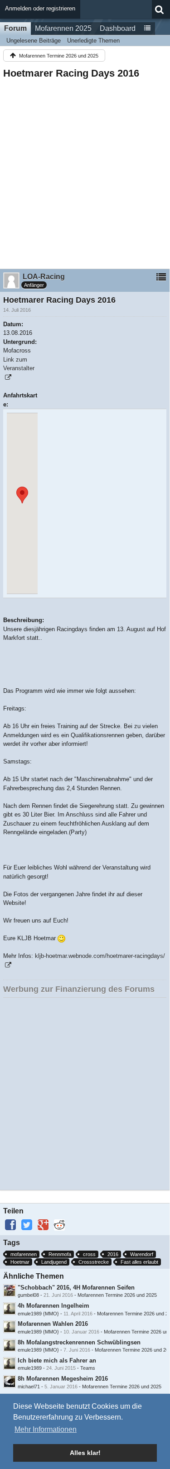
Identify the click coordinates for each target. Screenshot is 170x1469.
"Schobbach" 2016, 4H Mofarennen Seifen (76, 1287)
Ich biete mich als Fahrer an (57, 1360)
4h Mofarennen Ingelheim (53, 1305)
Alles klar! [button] (85, 1452)
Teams (87, 1368)
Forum (15, 28)
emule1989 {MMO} (38, 1313)
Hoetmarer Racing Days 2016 (71, 73)
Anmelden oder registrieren (40, 8)
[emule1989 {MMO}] (9, 1308)
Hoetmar (19, 1262)
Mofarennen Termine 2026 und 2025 (117, 1295)
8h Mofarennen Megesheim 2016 (63, 1378)
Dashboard (118, 28)
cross (89, 1254)
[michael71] (9, 1381)
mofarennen (23, 1254)
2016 (112, 1254)
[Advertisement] (85, 171)
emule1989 (30, 1368)
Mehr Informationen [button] (46, 1429)
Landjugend (54, 1262)
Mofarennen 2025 (63, 28)
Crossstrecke (93, 1262)
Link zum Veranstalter (18, 364)
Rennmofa (60, 1254)
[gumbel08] (9, 1290)
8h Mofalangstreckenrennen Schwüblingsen (79, 1342)
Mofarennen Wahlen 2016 (53, 1323)
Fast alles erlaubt (139, 1262)
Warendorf (141, 1254)
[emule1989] (9, 1363)
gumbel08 (28, 1295)
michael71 (29, 1386)
